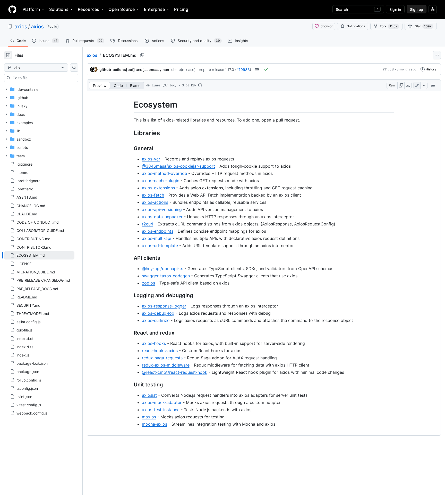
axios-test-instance (160, 409)
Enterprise (154, 9)
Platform (31, 9)
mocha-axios (154, 424)
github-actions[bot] (117, 69)
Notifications (356, 26)
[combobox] (43, 78)
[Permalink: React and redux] (130, 332)
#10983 (243, 69)
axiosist (149, 395)
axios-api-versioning (162, 209)
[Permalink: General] (130, 148)
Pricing (181, 9)
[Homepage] (12, 9)
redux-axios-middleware (166, 365)
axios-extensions (158, 187)
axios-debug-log (158, 313)
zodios (148, 283)
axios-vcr (151, 158)
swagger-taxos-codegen (166, 275)
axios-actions (155, 202)
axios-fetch (153, 195)
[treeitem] (39, 255)
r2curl (147, 223)
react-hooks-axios (160, 350)
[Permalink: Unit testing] (130, 384)
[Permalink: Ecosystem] (130, 104)
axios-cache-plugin (160, 180)
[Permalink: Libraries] (130, 132)
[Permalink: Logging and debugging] (130, 295)
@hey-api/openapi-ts (162, 268)
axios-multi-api (156, 238)
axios (20, 26)
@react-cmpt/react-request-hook (174, 372)
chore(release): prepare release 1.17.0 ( (203, 69)
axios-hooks (154, 343)
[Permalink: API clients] (130, 258)
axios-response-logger (164, 306)
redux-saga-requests (162, 357)
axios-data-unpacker (162, 216)
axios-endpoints (157, 231)
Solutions (59, 9)
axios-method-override (164, 173)
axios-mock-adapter (162, 402)
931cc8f (388, 69)
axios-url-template (160, 245)
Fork (388, 26)
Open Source (121, 9)
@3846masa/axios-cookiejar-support (178, 166)
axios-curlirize (155, 320)
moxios (149, 416)
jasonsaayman (156, 69)
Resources (88, 9)
